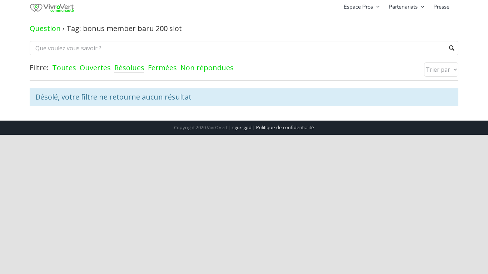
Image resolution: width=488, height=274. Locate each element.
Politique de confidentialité (285, 127)
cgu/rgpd (242, 127)
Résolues (129, 67)
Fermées (162, 67)
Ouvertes (95, 67)
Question (45, 28)
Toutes (64, 67)
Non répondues (207, 67)
